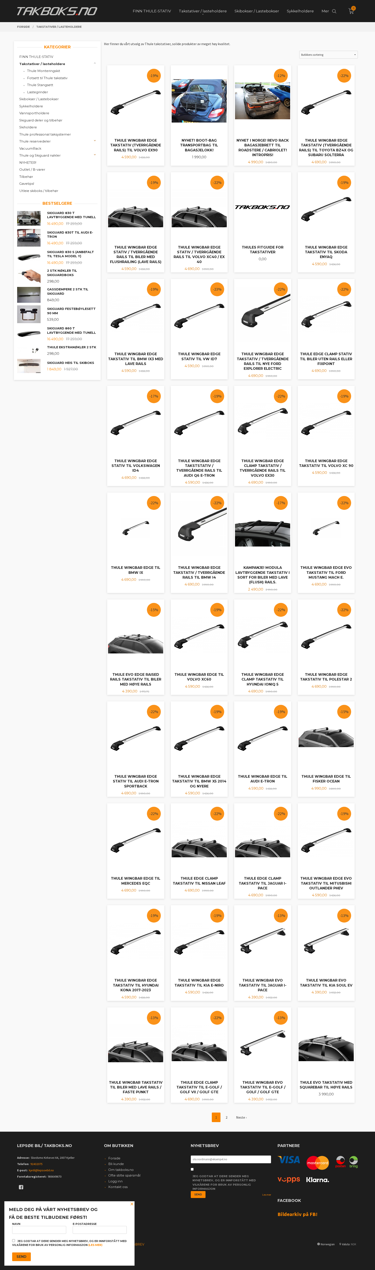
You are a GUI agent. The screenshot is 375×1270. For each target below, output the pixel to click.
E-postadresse (85, 1224)
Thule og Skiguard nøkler (40, 155)
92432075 (36, 1164)
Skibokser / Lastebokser (39, 99)
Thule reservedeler (35, 141)
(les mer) (95, 1245)
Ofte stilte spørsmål (124, 1175)
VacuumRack (30, 148)
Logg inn (115, 1181)
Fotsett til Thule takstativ (47, 78)
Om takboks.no (121, 1170)
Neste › (241, 1117)
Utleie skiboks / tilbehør (38, 191)
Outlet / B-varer (32, 169)
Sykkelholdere (31, 106)
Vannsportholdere (34, 113)
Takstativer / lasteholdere (42, 64)
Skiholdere (28, 127)
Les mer (266, 1194)
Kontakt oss (118, 1187)
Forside (114, 1158)
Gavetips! (26, 184)
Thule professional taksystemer (45, 134)
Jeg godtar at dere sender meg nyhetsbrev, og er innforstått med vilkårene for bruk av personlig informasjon (224, 1182)
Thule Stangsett (40, 85)
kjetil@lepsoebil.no (41, 1170)
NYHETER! (27, 162)
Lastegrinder (37, 92)
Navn (16, 1224)
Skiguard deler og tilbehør (40, 120)
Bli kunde (116, 1164)
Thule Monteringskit (43, 71)
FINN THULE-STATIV (36, 57)
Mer (325, 11)
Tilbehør (26, 177)
